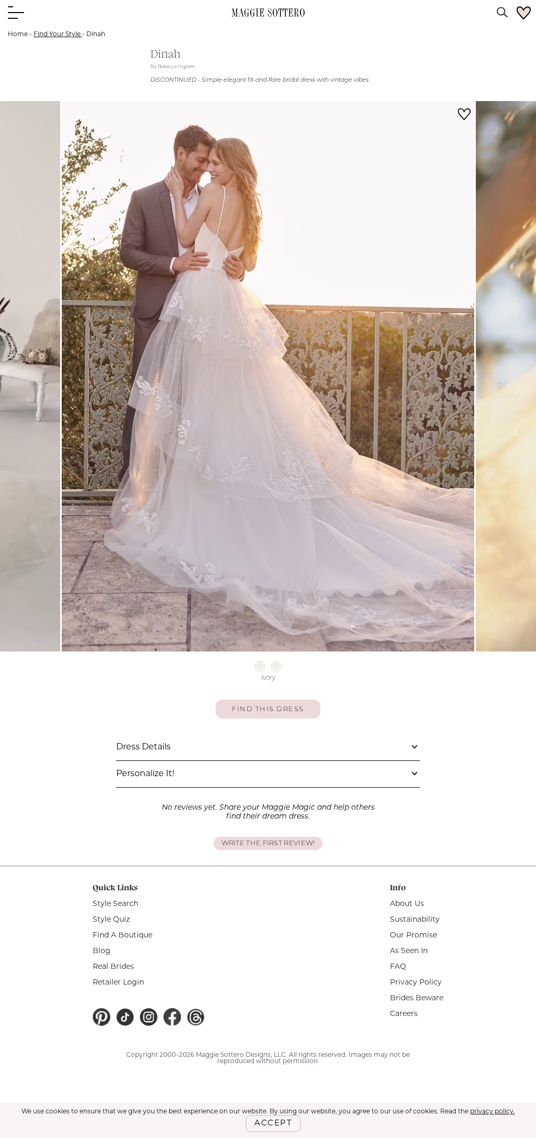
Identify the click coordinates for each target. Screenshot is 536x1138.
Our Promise (413, 936)
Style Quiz (111, 920)
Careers (404, 1014)
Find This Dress (268, 709)
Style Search (115, 904)
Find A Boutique (122, 936)
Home (18, 34)
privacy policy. (492, 1112)
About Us (407, 904)
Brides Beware (416, 998)
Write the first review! (268, 843)
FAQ (398, 967)
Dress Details (143, 747)
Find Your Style (58, 34)
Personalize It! (145, 774)
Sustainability (415, 920)
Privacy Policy (416, 983)
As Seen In (409, 951)
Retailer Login (118, 983)
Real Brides (113, 967)
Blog (101, 951)
